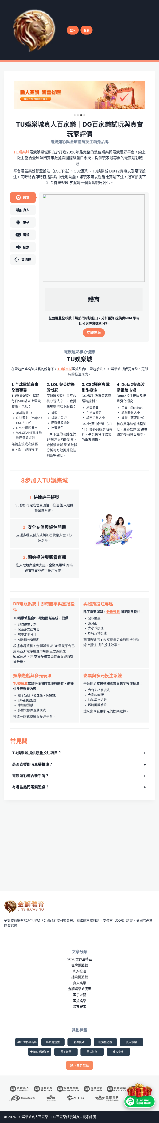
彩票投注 (79, 971)
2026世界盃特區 (79, 959)
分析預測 (113, 612)
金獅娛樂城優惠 (79, 989)
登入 (72, 30)
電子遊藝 (79, 995)
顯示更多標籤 (79, 1065)
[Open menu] (151, 30)
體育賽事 (79, 1007)
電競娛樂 (79, 1001)
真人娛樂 (79, 983)
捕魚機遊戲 (79, 977)
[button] (75, 115)
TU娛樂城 (21, 152)
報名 (86, 30)
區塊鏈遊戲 (79, 965)
